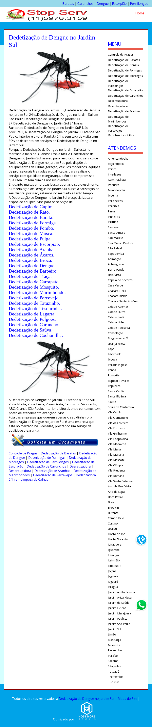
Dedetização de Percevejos (52, 475)
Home (139, 13)
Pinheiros (114, 217)
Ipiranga (113, 555)
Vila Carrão (115, 412)
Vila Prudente (116, 470)
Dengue (103, 3)
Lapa (111, 349)
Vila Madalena (117, 444)
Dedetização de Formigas (47, 457)
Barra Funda (116, 269)
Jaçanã (112, 571)
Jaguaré (113, 581)
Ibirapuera (115, 544)
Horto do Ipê (116, 534)
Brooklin (113, 507)
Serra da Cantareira (121, 407)
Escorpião (119, 3)
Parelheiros (115, 201)
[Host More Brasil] (87, 719)
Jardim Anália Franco (121, 592)
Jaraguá (113, 587)
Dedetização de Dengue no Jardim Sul (86, 698)
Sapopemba (116, 254)
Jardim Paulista (117, 618)
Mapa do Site (127, 698)
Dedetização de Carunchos (46, 466)
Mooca (112, 359)
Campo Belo (116, 518)
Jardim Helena (117, 608)
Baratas (68, 3)
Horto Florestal (118, 539)
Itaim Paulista (117, 179)
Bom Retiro (115, 497)
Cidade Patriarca (119, 328)
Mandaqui (114, 640)
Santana (113, 227)
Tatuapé (113, 671)
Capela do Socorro (120, 280)
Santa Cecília (116, 391)
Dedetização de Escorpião (125, 90)
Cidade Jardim (117, 317)
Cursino (113, 523)
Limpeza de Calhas (34, 479)
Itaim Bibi (114, 560)
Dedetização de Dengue (124, 65)
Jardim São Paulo (119, 624)
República (114, 386)
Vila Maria (114, 449)
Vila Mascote (116, 460)
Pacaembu (115, 650)
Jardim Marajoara (119, 613)
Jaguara (113, 576)
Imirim (112, 169)
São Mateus (116, 238)
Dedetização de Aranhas (52, 471)
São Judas (114, 666)
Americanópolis (118, 158)
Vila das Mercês (118, 423)
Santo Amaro (116, 232)
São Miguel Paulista (120, 243)
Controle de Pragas (23, 453)
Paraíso (113, 656)
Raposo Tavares (118, 381)
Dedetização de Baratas (58, 453)
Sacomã (113, 661)
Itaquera (113, 185)
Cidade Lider (116, 322)
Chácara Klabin (117, 296)
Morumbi (114, 645)
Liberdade (114, 354)
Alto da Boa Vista (119, 486)
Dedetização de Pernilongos (48, 462)
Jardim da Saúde (118, 603)
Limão (112, 634)
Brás (111, 502)
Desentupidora (20, 471)
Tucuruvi (113, 682)
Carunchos (85, 3)
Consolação (115, 333)
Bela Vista (114, 275)
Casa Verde (115, 285)
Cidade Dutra (116, 312)
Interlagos (114, 174)
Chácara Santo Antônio (123, 301)
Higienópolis (116, 164)
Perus (111, 211)
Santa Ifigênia (117, 396)
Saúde (112, 402)
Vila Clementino (118, 417)
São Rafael (115, 248)
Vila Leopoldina (118, 439)
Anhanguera (116, 264)
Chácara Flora (117, 291)
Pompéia (114, 375)
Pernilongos (139, 3)
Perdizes (113, 206)
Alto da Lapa (116, 492)
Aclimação (114, 259)
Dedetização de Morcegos (125, 76)
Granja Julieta (116, 343)
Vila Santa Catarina (120, 481)
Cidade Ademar (118, 307)
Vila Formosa (116, 428)
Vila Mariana (116, 454)
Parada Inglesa (117, 365)
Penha (112, 370)
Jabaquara (114, 566)
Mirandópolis (116, 190)
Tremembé (115, 677)
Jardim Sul (114, 629)
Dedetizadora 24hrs (121, 135)
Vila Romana (116, 476)
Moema (113, 195)
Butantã (113, 513)
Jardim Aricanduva (120, 597)
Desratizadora (80, 466)
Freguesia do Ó (118, 338)
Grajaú (112, 528)
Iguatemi (114, 550)
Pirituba (113, 222)
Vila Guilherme (117, 433)
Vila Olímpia (115, 465)
